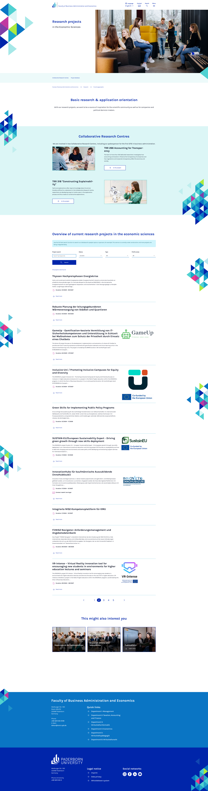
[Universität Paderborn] (104, 759)
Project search (56, 252)
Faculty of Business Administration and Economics (77, 6)
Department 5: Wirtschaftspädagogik (100, 734)
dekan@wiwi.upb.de (58, 725)
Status (81, 252)
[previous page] (83, 600)
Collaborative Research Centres (60, 78)
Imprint (94, 773)
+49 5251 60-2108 (57, 721)
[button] (130, 4)
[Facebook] (130, 774)
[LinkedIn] (135, 774)
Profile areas (135, 252)
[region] (103, 78)
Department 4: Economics (101, 729)
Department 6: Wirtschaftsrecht (104, 740)
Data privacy (96, 777)
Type (106, 252)
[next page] (124, 600)
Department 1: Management (102, 711)
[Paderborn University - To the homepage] (54, 4)
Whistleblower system (100, 781)
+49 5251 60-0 (56, 780)
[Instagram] (125, 774)
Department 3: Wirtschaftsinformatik (100, 723)
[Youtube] (140, 774)
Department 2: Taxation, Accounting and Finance (105, 716)
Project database (75, 78)
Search (66, 262)
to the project (117, 167)
